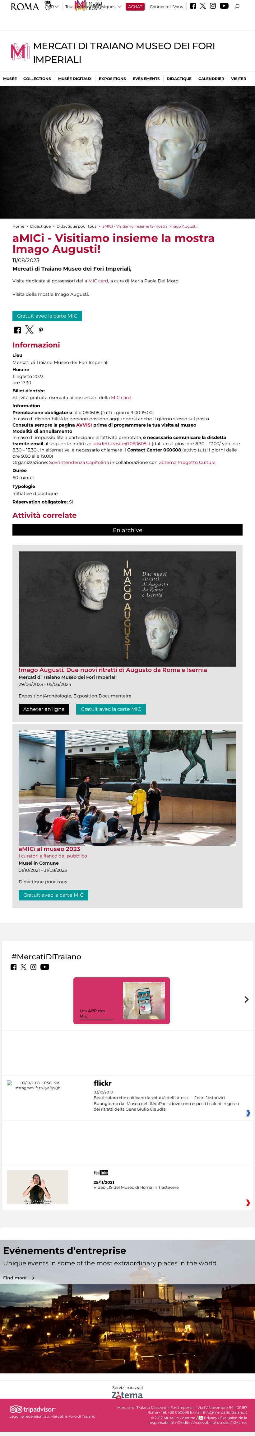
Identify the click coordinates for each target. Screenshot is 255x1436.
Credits (183, 1422)
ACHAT (135, 6)
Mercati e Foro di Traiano (72, 1416)
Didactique (179, 78)
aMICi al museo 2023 (49, 849)
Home (18, 226)
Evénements (146, 78)
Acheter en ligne (44, 709)
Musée (10, 78)
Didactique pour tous (76, 226)
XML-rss (240, 1422)
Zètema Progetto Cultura (187, 462)
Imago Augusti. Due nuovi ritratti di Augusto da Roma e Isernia (113, 669)
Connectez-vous (166, 6)
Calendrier (211, 78)
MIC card (98, 281)
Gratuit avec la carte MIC (47, 316)
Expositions (112, 78)
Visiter (238, 78)
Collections (37, 78)
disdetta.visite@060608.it (122, 443)
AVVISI (84, 425)
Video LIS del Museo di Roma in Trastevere (136, 1187)
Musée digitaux (75, 78)
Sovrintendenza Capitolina (79, 462)
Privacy (210, 1418)
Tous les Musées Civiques (90, 6)
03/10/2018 (166, 1101)
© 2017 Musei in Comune (173, 1418)
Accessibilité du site (211, 1422)
